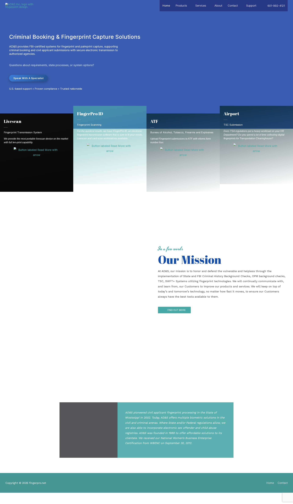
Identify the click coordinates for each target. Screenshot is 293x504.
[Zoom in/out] (5, 496)
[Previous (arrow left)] (5, 502)
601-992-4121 (276, 5)
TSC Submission (233, 124)
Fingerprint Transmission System (23, 132)
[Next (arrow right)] (16, 502)
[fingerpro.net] (21, 5)
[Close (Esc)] (39, 496)
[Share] (28, 496)
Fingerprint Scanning (89, 124)
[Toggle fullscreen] (16, 496)
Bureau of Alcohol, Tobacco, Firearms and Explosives (181, 132)
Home (270, 482)
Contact (283, 482)
